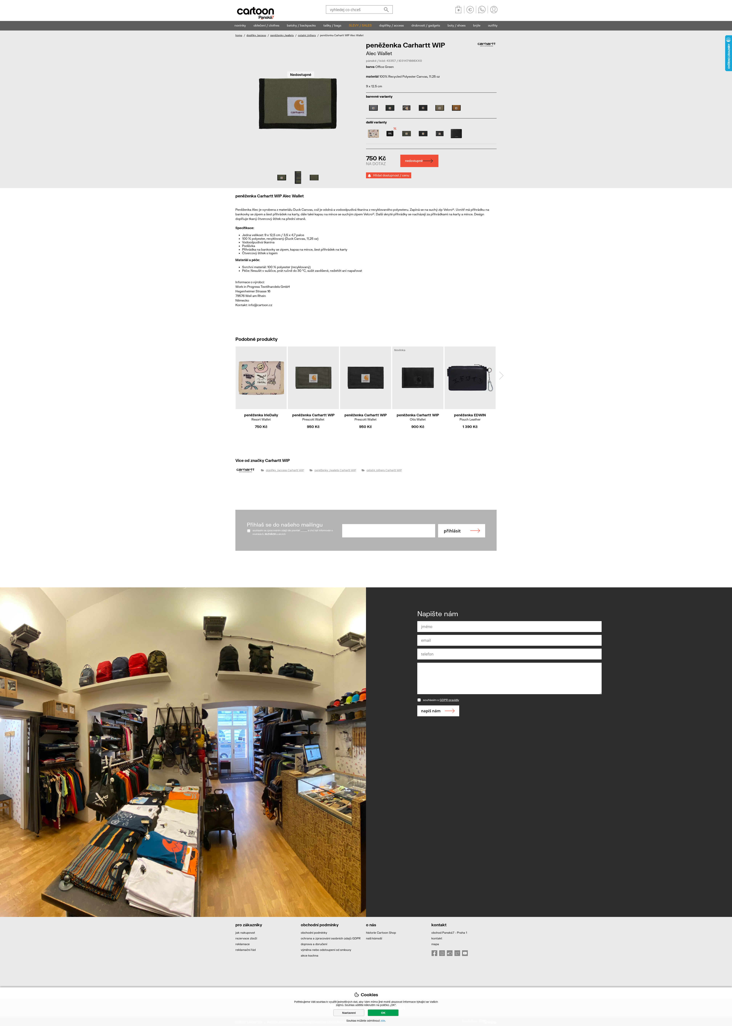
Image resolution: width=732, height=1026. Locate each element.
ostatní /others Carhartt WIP (384, 470)
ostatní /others (307, 35)
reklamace (242, 944)
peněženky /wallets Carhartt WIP (335, 470)
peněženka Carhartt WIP (313, 417)
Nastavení (349, 1012)
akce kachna (309, 955)
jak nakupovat (245, 932)
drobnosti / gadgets (425, 25)
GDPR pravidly (449, 700)
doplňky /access (256, 35)
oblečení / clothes (266, 25)
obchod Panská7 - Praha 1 (449, 932)
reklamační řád (245, 949)
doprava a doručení (314, 944)
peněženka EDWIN (470, 417)
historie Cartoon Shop (381, 932)
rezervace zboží (246, 938)
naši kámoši (374, 938)
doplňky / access (391, 25)
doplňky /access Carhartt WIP (285, 470)
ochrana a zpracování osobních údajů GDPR (330, 938)
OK (383, 1012)
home (238, 35)
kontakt (436, 938)
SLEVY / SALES (360, 25)
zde (382, 1020)
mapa (435, 944)
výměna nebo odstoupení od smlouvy (326, 949)
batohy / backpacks (301, 25)
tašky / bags (332, 25)
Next (501, 375)
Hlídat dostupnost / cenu (390, 175)
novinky (240, 25)
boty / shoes (457, 25)
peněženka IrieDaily (261, 417)
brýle (476, 25)
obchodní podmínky (314, 932)
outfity (493, 25)
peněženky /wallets (282, 35)
